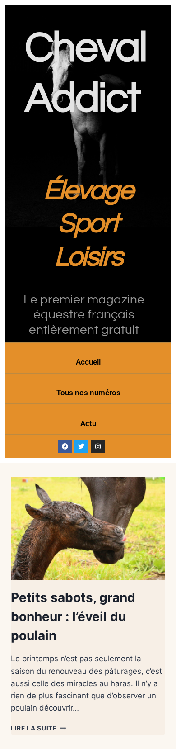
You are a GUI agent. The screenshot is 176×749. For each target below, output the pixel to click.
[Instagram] (98, 447)
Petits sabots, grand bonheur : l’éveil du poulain (73, 616)
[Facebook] (65, 447)
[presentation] (88, 528)
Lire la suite (38, 728)
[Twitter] (81, 447)
